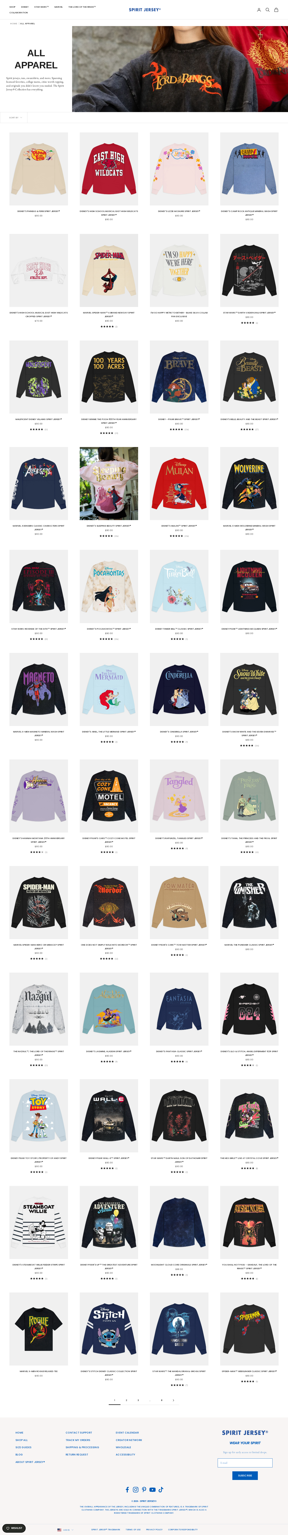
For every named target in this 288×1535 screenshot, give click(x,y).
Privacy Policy (154, 1529)
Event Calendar (127, 1433)
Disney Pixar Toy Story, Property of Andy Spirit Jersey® (39, 1160)
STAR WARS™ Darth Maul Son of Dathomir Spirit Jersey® (179, 1160)
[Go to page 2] (173, 1400)
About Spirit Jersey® (30, 1462)
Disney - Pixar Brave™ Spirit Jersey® (179, 419)
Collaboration (18, 12)
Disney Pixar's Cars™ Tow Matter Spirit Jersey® (179, 944)
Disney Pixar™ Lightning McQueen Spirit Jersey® (249, 628)
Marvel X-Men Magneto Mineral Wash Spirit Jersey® (38, 733)
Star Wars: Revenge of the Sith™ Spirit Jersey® (38, 628)
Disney (25, 6)
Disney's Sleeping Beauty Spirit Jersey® (109, 525)
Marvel (58, 6)
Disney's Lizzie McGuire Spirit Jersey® (179, 211)
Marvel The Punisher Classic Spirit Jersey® (249, 944)
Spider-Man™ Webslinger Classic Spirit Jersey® (249, 1371)
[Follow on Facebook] (127, 1489)
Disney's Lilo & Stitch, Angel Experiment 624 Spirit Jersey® (249, 1053)
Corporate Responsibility (183, 1529)
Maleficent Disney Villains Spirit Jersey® (38, 419)
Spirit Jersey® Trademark (105, 1529)
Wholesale (123, 1447)
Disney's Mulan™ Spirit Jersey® (179, 525)
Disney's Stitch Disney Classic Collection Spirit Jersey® (109, 1373)
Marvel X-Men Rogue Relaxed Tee (39, 1371)
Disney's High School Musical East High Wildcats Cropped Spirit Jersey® (39, 314)
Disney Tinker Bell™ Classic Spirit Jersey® (179, 628)
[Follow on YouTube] (152, 1489)
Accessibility (125, 1454)
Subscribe (245, 1475)
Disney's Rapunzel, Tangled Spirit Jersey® (179, 838)
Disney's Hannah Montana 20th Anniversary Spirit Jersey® (39, 840)
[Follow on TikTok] (161, 1489)
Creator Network (129, 1440)
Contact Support (79, 1433)
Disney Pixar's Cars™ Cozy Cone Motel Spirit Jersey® (108, 840)
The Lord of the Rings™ (82, 6)
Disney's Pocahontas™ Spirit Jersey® (109, 628)
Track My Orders (78, 1440)
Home (13, 23)
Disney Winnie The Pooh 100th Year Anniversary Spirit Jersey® (109, 421)
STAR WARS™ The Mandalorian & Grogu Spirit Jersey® (179, 1373)
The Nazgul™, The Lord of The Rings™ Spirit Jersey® (38, 1053)
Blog (19, 1454)
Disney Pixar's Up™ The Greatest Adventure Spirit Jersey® (109, 1266)
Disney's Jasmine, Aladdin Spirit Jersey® (108, 1051)
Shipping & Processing (82, 1447)
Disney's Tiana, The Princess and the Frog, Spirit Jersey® (249, 840)
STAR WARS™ (41, 6)
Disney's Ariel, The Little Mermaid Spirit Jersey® (109, 731)
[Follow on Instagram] (135, 1489)
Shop (12, 6)
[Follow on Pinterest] (144, 1489)
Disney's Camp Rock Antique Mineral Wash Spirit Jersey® (249, 213)
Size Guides (23, 1447)
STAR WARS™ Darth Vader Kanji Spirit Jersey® (249, 312)
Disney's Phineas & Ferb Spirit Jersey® (38, 211)
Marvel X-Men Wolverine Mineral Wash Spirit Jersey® (249, 527)
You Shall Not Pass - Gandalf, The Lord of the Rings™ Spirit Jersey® (249, 1266)
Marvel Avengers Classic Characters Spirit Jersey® (38, 527)
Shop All (21, 1440)
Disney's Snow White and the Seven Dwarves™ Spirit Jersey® (249, 733)
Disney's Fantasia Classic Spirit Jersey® (179, 1051)
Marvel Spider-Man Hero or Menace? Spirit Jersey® (39, 946)
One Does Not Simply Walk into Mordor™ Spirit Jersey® (109, 946)
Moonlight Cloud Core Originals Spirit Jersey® (179, 1264)
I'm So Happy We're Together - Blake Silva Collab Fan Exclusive (179, 314)
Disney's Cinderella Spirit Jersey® (179, 731)
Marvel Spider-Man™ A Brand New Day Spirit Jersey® (109, 314)
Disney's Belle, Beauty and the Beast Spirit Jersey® (249, 419)
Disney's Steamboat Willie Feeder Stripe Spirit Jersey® (39, 1266)
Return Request (77, 1454)
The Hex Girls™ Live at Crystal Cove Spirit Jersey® (249, 1158)
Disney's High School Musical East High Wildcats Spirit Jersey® (109, 213)
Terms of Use (133, 1529)
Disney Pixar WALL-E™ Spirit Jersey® (109, 1158)
